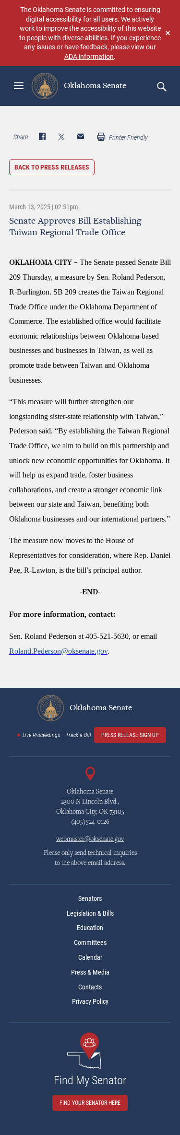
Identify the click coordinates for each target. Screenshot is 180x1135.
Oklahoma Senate (94, 85)
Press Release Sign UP (130, 735)
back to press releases (51, 167)
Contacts (90, 987)
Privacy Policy (90, 1001)
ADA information (89, 56)
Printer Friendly (128, 137)
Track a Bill (78, 735)
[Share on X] (61, 137)
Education (90, 927)
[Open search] (161, 86)
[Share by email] (80, 137)
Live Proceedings (41, 735)
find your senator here (90, 1103)
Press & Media (90, 972)
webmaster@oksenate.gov (90, 839)
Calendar (90, 957)
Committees (90, 942)
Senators (90, 898)
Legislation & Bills (90, 913)
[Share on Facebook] (42, 137)
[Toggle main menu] (18, 85)
